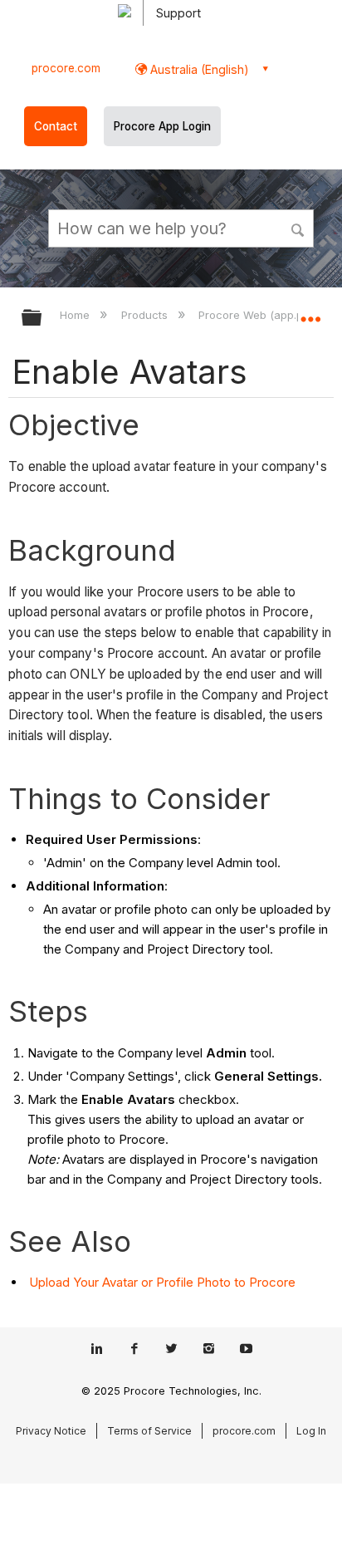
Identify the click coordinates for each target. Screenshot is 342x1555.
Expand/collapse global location (310, 312)
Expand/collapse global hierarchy (42, 319)
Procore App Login (162, 126)
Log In (311, 1431)
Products (145, 314)
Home (76, 314)
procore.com (66, 68)
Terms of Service (149, 1431)
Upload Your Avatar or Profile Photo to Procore (162, 1282)
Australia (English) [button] (198, 69)
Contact (55, 126)
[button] (299, 227)
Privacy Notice (51, 1431)
